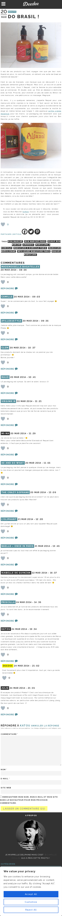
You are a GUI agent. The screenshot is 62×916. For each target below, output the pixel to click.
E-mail (5, 779)
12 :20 (39, 519)
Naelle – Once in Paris (17, 546)
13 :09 (52, 492)
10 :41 (32, 377)
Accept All (31, 894)
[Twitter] (31, 231)
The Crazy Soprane (15, 492)
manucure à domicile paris (30, 248)
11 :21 (38, 401)
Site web (6, 788)
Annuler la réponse (45, 725)
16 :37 (53, 572)
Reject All (31, 910)
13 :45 (56, 546)
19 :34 (33, 629)
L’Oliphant (9, 519)
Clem (5, 347)
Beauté (12, 12)
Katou (25, 725)
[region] (31, 891)
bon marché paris (35, 242)
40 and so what (12, 463)
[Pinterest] (37, 231)
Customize (31, 902)
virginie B (8, 401)
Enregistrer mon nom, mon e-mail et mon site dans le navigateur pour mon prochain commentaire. (29, 800)
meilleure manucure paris (34, 251)
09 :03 (36, 296)
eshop (26, 212)
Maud (5, 377)
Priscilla (8, 602)
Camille (7, 296)
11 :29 (32, 433)
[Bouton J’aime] (3, 224)
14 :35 (37, 602)
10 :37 (31, 347)
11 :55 (47, 463)
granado (28, 245)
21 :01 (31, 688)
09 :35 (45, 321)
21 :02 (36, 665)
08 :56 (23, 270)
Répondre (7, 288)
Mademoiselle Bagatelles (20, 266)
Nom (4, 769)
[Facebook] (25, 231)
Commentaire (9, 734)
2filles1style (11, 321)
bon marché (15, 242)
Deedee (31, 4)
